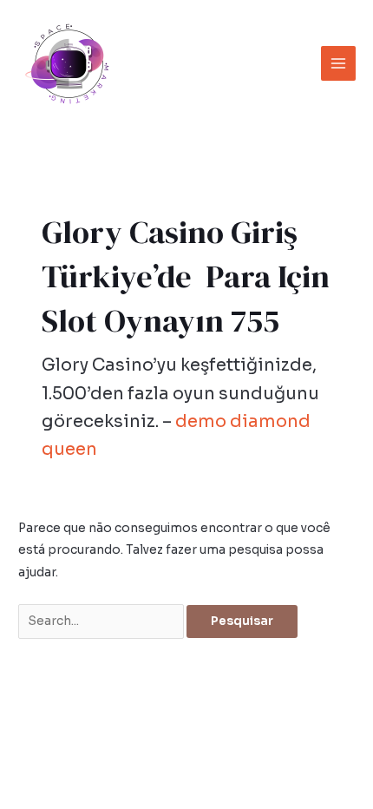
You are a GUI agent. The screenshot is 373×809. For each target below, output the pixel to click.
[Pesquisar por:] (102, 621)
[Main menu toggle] (339, 64)
